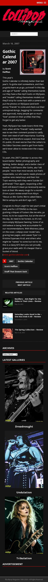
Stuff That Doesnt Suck (15, 271)
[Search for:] (24, 34)
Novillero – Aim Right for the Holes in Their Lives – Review (28, 300)
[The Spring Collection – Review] (8, 336)
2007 (11, 261)
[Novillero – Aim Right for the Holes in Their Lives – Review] (8, 306)
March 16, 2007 (11, 43)
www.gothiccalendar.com (15, 254)
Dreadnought (24, 426)
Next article (24, 285)
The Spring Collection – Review (29, 329)
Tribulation (24, 558)
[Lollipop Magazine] (24, 17)
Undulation (24, 492)
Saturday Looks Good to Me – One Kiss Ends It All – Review (28, 315)
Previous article (24, 282)
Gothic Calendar (25, 261)
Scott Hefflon (11, 266)
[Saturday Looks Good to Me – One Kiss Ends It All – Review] (8, 321)
